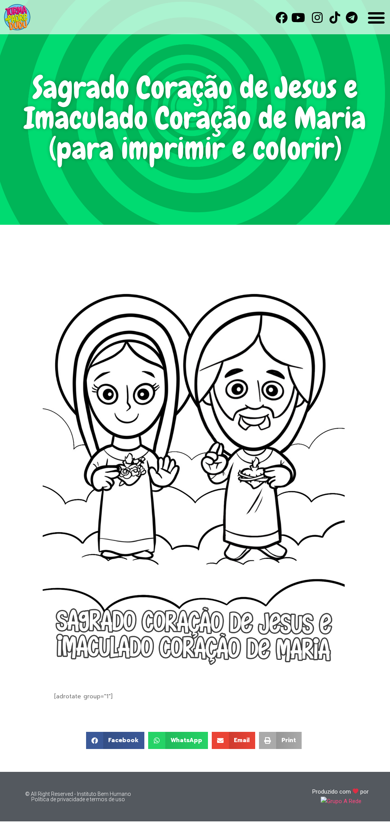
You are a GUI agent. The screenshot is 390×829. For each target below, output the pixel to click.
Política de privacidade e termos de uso (78, 799)
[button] (115, 740)
